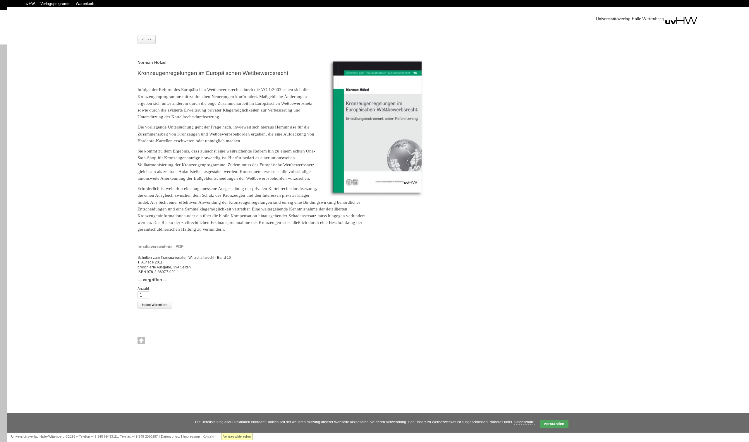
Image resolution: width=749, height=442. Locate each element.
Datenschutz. (524, 422)
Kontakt (208, 436)
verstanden (554, 424)
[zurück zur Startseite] (646, 20)
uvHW (30, 3)
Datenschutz (170, 436)
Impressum (191, 436)
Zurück (146, 39)
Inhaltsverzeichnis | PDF (160, 246)
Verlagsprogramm (55, 3)
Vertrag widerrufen (237, 436)
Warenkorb (85, 3)
